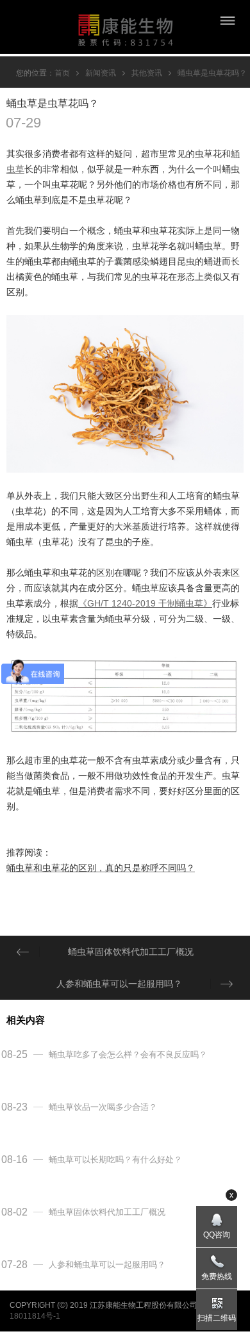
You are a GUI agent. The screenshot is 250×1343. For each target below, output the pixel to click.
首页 (62, 73)
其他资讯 (146, 73)
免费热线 (216, 1276)
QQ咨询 (216, 1234)
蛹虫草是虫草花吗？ (212, 73)
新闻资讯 (100, 73)
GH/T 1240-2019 (122, 603)
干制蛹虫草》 (185, 603)
